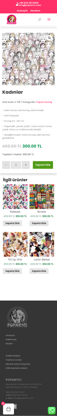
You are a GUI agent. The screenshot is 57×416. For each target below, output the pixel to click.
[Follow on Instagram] (14, 406)
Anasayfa (22, 11)
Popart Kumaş (44, 102)
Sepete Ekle (42, 165)
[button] (49, 38)
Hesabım (35, 11)
